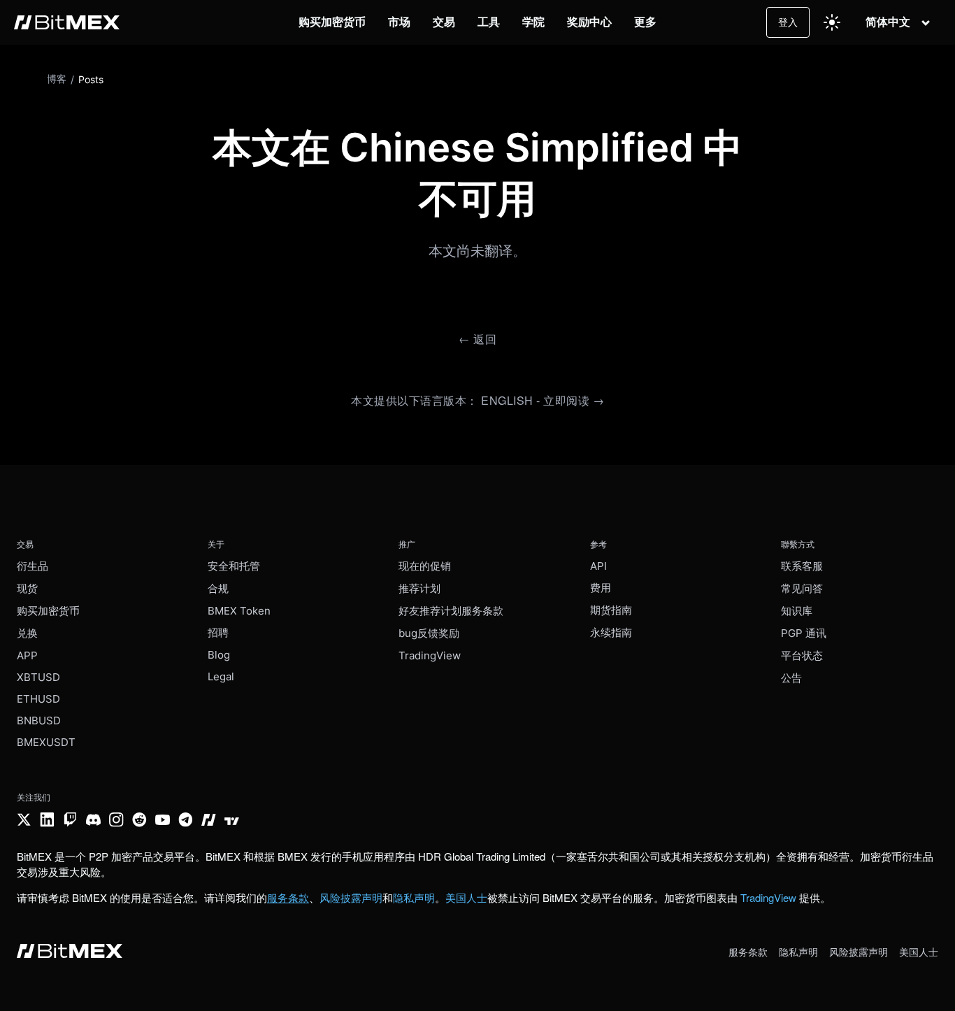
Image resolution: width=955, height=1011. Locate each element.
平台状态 (802, 655)
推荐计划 (419, 588)
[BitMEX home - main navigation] (67, 22)
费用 (600, 587)
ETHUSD (38, 698)
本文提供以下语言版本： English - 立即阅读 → (477, 400)
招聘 (218, 632)
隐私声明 (414, 897)
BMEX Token (239, 610)
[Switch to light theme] (832, 22)
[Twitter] (24, 821)
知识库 (796, 610)
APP (27, 655)
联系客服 (802, 566)
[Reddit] (139, 820)
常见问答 (802, 588)
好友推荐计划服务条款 (450, 610)
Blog (219, 654)
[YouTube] (162, 821)
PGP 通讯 (803, 633)
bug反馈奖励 (428, 633)
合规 (218, 588)
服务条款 (748, 952)
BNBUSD (39, 720)
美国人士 (466, 897)
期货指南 (611, 610)
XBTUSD (38, 677)
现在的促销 (424, 566)
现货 (27, 588)
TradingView (429, 655)
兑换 (27, 633)
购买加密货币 (48, 610)
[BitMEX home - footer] (69, 952)
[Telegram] (185, 820)
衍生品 (32, 566)
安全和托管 (234, 566)
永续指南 (611, 632)
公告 (791, 677)
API (598, 566)
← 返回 (477, 339)
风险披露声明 (350, 897)
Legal (221, 676)
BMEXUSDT (46, 742)
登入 (788, 22)
